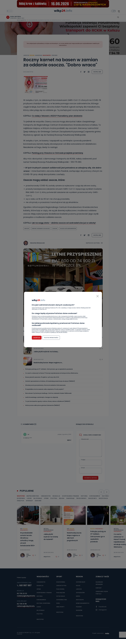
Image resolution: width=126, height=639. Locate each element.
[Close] (97, 296)
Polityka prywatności (51, 337)
